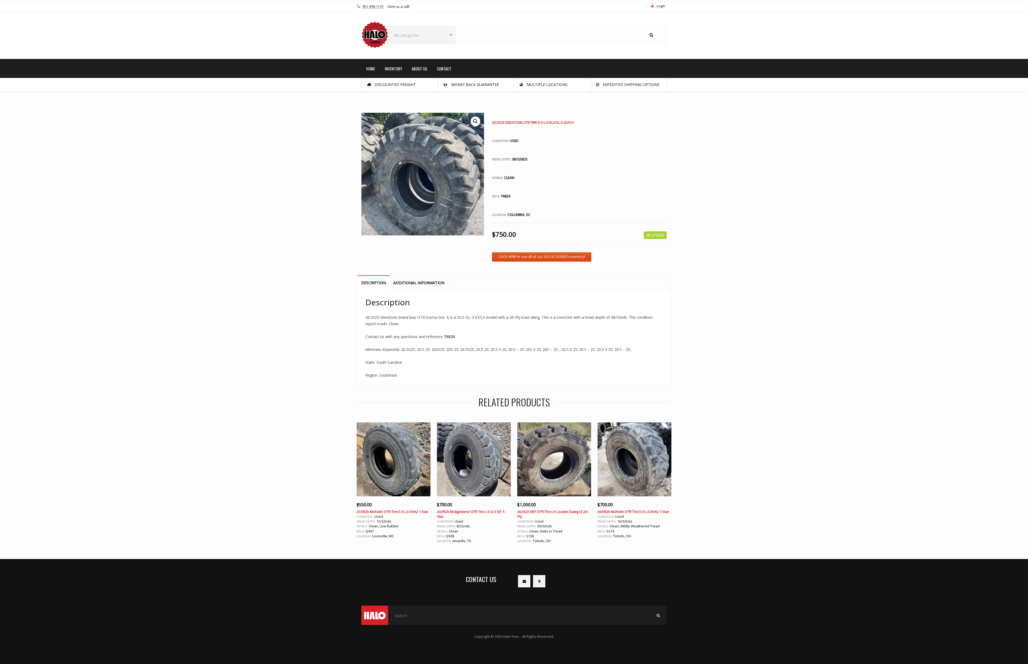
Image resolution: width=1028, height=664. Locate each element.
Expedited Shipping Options (631, 84)
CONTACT (444, 69)
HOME (370, 69)
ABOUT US (419, 69)
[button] (475, 121)
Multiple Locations (547, 84)
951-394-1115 (372, 7)
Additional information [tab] (418, 282)
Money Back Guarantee (474, 84)
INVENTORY (393, 69)
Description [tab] (373, 282)
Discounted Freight (394, 84)
